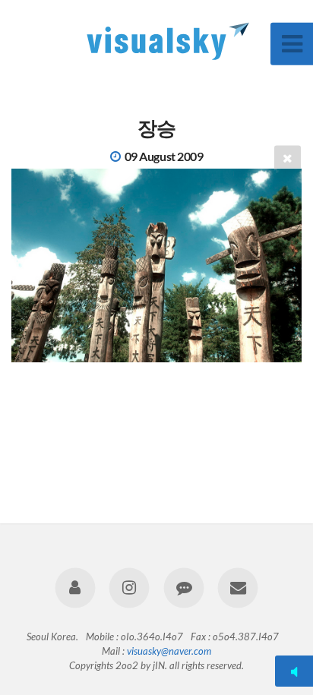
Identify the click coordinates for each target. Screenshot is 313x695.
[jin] (75, 587)
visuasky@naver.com (169, 651)
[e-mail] (237, 587)
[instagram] (129, 587)
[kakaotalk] (183, 587)
